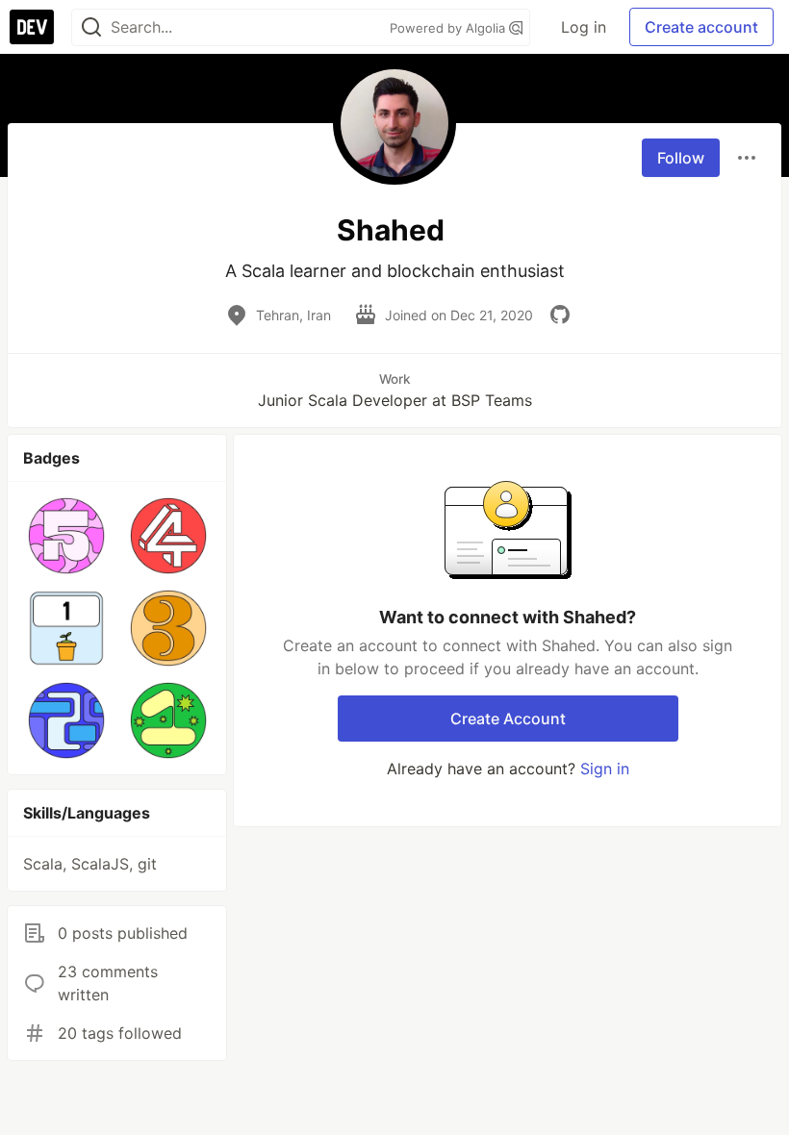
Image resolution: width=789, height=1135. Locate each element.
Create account (701, 27)
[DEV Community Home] (32, 27)
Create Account (508, 718)
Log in (583, 27)
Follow (680, 157)
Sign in (604, 768)
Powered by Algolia (449, 28)
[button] (66, 535)
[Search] (91, 27)
